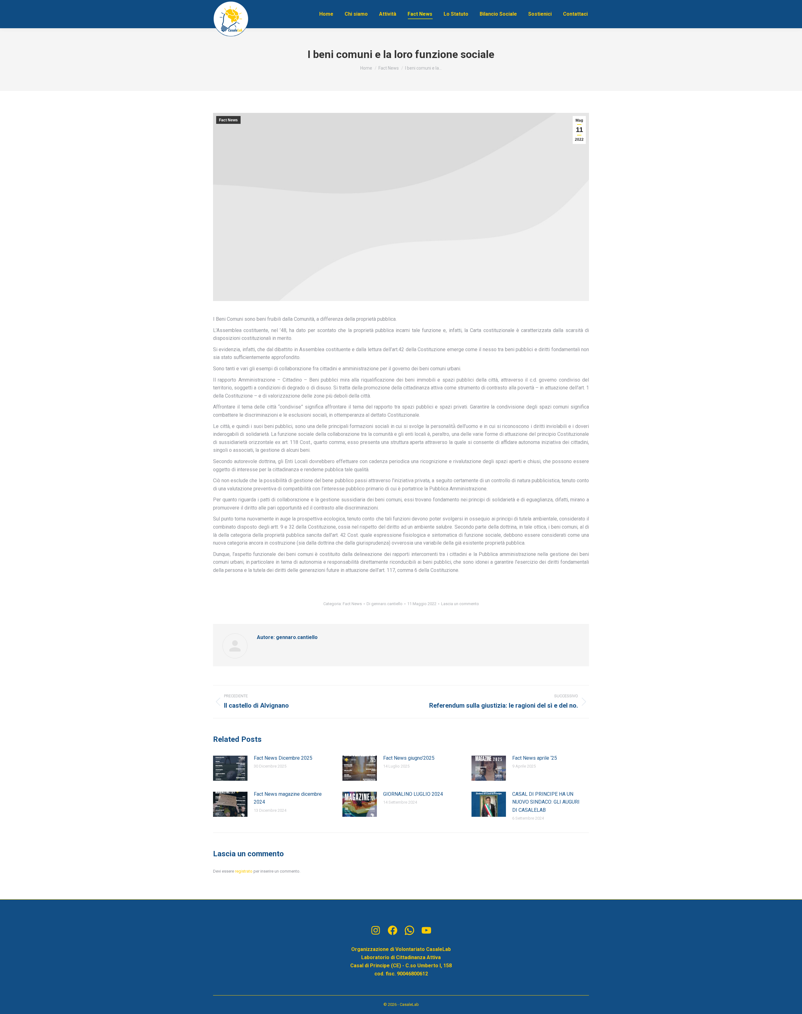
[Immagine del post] (230, 768)
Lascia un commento (460, 603)
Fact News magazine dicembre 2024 (288, 798)
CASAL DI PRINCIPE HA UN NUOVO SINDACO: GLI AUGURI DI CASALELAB (546, 802)
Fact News (228, 120)
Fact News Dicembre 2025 (283, 758)
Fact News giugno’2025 (409, 758)
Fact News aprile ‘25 (534, 758)
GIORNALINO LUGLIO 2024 (413, 794)
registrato (244, 871)
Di (385, 603)
